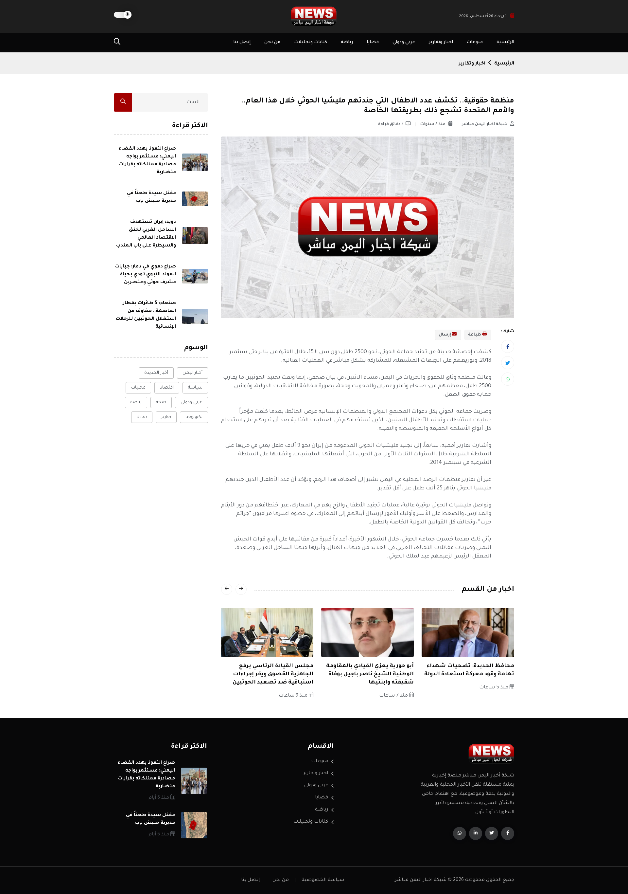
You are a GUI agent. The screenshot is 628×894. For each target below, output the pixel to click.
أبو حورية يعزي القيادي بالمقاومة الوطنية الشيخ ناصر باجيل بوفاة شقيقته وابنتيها (370, 674)
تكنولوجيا (193, 417)
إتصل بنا (242, 42)
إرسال (445, 335)
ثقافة (142, 417)
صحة (161, 402)
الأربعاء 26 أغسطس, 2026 (483, 16)
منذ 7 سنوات (433, 124)
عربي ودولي (403, 42)
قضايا (373, 42)
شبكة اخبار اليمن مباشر (485, 124)
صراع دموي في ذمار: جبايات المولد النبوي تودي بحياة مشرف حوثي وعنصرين (145, 274)
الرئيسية (505, 42)
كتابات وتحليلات (310, 42)
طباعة (475, 335)
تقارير (166, 417)
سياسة (195, 387)
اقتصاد (167, 387)
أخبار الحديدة (156, 373)
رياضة (347, 42)
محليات (138, 387)
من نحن (272, 42)
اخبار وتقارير (441, 42)
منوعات (475, 42)
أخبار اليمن (192, 373)
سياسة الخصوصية (323, 880)
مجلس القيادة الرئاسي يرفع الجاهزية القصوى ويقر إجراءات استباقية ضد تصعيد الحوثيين (273, 674)
